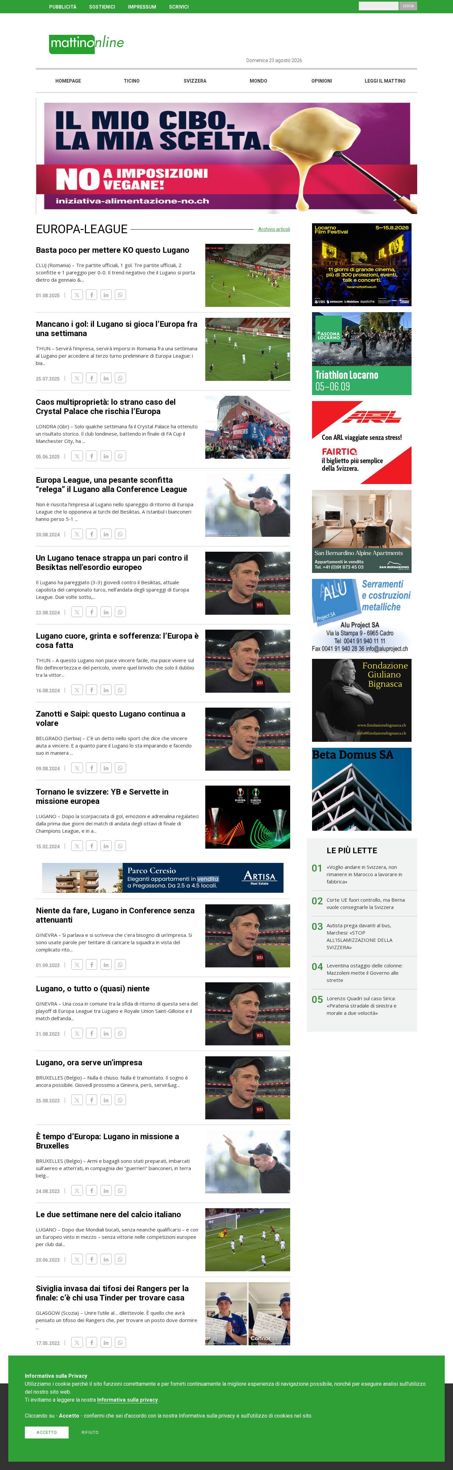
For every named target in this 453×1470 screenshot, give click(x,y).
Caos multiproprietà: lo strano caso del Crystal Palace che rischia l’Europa (106, 406)
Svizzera (195, 81)
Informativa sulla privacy (127, 1400)
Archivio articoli (274, 229)
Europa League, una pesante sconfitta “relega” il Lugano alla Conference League (111, 484)
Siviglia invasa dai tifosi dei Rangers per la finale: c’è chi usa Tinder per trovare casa (112, 1293)
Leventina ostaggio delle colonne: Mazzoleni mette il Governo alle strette (365, 972)
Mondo (258, 81)
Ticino (132, 81)
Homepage (68, 81)
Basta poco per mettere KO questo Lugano (112, 250)
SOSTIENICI (102, 7)
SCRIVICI (179, 7)
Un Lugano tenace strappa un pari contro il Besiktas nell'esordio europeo (112, 562)
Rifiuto (90, 1432)
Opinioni (321, 81)
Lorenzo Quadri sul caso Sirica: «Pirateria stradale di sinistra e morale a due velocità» (362, 1005)
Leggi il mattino (385, 81)
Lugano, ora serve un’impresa (89, 1062)
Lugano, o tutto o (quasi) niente (93, 988)
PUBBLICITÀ (62, 7)
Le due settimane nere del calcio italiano (108, 1214)
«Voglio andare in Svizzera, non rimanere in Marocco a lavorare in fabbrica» (364, 874)
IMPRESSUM (142, 7)
